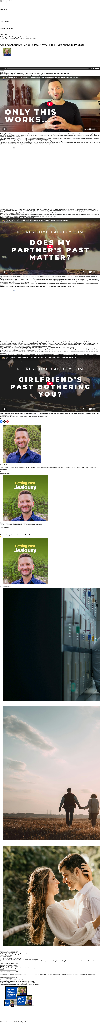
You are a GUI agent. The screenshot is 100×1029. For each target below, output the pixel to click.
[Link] (50, 529)
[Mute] (93, 68)
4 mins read (3, 62)
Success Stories (4, 1013)
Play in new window (10, 70)
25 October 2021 (4, 59)
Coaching (2, 1012)
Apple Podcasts (10, 72)
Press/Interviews (4, 1017)
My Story (2, 1016)
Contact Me (3, 1020)
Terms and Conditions (6, 1019)
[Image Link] (50, 52)
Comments (3, 60)
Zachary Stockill (4, 58)
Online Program (4, 1010)
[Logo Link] (8, 2)
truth (47, 286)
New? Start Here (4, 1009)
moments (30, 279)
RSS (22, 72)
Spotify (18, 72)
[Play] (2, 68)
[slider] (97, 68)
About (1, 1015)
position (16, 209)
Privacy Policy (30, 961)
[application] (50, 68)
